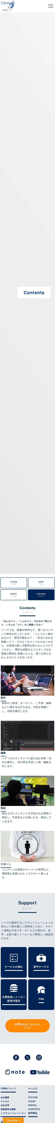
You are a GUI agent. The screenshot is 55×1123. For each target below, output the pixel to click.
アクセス (5, 1101)
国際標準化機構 (8, 1109)
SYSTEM (13, 583)
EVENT (41, 583)
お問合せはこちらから (27, 1025)
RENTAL (13, 595)
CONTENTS (41, 595)
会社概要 (5, 1097)
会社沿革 (5, 1105)
